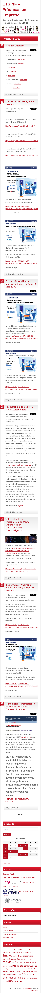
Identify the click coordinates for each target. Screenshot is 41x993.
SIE (23, 977)
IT (12, 969)
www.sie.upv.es (25, 737)
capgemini (25, 950)
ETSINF (7, 962)
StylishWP (35, 991)
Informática (18, 965)
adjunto (20, 506)
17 (15, 852)
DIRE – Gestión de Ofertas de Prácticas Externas (19, 877)
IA (11, 966)
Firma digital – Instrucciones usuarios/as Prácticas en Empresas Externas (20, 706)
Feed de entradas (8, 931)
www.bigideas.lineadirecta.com (20, 465)
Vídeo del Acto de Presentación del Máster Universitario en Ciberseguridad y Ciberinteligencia (17, 525)
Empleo (7, 955)
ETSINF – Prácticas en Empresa (14, 9)
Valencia (17, 981)
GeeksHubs (5, 966)
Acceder (5, 927)
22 (5, 855)
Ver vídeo (21, 59)
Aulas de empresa (8, 950)
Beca (16, 949)
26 (25, 855)
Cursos (26, 952)
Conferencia (14, 952)
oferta (26, 969)
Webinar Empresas (14, 45)
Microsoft (22, 969)
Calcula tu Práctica (9, 874)
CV (30, 952)
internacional (31, 966)
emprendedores (29, 956)
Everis (12, 962)
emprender (6, 959)
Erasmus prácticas (24, 959)
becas (20, 950)
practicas (5, 974)
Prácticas (17, 974)
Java (14, 969)
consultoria (21, 952)
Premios (10, 974)
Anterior (20, 814)
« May (5, 863)
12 (25, 848)
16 (10, 852)
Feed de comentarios (10, 934)
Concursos (6, 952)
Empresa (12, 959)
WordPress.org (8, 938)
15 (5, 852)
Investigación (7, 969)
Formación (20, 962)
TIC (7, 982)
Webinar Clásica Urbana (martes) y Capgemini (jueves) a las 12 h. (20, 284)
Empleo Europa (17, 956)
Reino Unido (17, 978)
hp (9, 966)
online (35, 971)
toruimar (20, 94)
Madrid (18, 969)
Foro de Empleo (31, 962)
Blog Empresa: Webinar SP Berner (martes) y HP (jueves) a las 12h (20, 588)
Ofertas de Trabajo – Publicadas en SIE (20, 971)
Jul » (9, 863)
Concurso (31, 950)
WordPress (27, 988)
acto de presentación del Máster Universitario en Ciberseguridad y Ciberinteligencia (20, 550)
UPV (24, 901)
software (29, 978)
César (19, 578)
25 (20, 855)
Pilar (18, 808)
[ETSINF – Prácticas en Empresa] (20, 29)
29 (5, 858)
